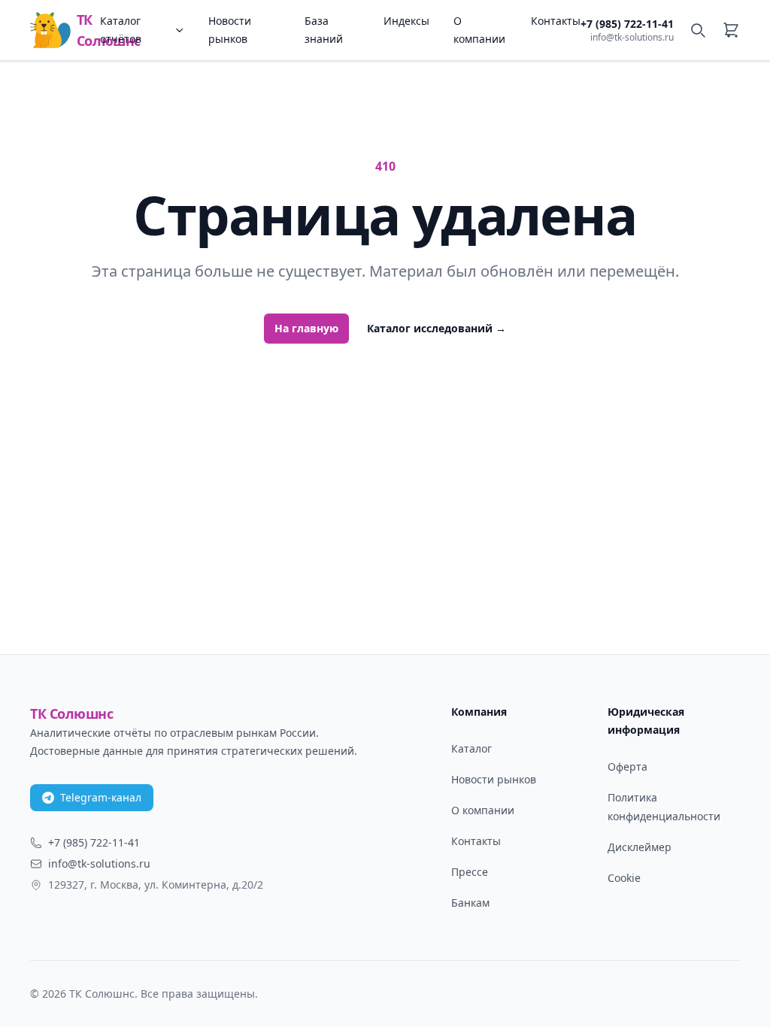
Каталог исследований (436, 328)
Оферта (627, 766)
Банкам (470, 902)
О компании (479, 30)
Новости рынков (229, 30)
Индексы (406, 21)
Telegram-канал (100, 797)
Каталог (471, 748)
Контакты (556, 21)
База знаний (324, 30)
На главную (306, 328)
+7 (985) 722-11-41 (627, 24)
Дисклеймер (639, 847)
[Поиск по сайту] (698, 30)
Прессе (469, 872)
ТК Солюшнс (88, 30)
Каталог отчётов (120, 30)
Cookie (624, 878)
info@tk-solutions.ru (632, 38)
